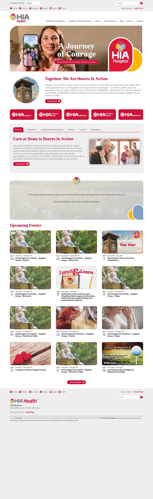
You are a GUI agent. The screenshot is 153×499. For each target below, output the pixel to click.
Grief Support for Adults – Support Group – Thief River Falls (76, 371)
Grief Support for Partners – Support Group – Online (77, 335)
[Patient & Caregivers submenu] (65, 21)
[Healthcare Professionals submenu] (92, 21)
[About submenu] (133, 21)
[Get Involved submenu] (116, 21)
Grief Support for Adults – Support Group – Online (30, 259)
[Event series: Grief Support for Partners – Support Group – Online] (77, 331)
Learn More (52, 101)
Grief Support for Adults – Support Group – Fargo (122, 295)
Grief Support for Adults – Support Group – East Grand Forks (30, 335)
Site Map (30, 412)
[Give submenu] (100, 21)
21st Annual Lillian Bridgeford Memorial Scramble (120, 371)
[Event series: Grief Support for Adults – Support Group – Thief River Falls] (77, 367)
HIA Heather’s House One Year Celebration (120, 259)
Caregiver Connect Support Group (30, 370)
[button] (13, 49)
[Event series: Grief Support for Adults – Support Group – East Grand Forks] (31, 331)
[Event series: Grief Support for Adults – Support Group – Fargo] (123, 292)
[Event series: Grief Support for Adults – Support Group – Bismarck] (31, 292)
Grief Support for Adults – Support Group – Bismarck (30, 295)
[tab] (18, 129)
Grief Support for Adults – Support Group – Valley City (76, 259)
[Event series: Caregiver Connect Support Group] (31, 367)
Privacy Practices (17, 412)
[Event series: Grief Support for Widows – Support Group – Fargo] (123, 331)
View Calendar (75, 382)
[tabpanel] (76, 151)
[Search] (141, 3)
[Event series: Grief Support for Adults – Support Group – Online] (31, 256)
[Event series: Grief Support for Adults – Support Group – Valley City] (78, 256)
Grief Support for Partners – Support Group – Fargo (123, 335)
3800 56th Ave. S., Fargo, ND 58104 (25, 408)
